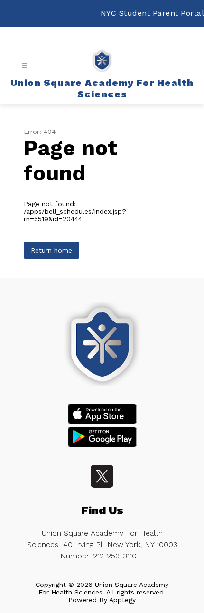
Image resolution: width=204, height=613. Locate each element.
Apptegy (122, 600)
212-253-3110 (115, 555)
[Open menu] (24, 65)
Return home (51, 250)
